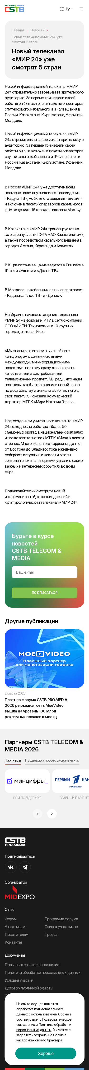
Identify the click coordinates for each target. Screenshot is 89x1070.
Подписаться (44, 593)
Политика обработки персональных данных (42, 972)
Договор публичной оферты (29, 988)
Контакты (13, 942)
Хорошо (46, 1053)
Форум (11, 919)
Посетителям (16, 934)
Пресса (51, 934)
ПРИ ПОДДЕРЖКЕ (27, 798)
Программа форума (61, 919)
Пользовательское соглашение (32, 964)
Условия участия (19, 980)
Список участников (61, 926)
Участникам (15, 926)
